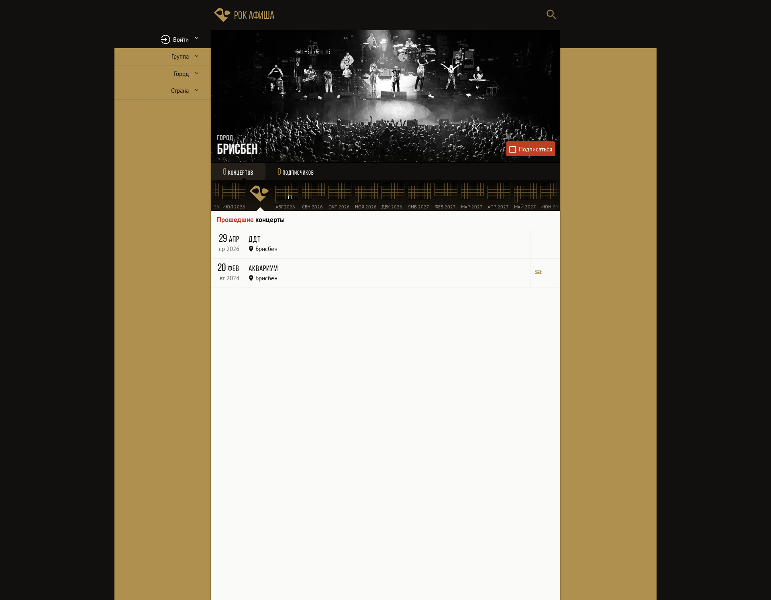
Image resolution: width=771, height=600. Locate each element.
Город (181, 74)
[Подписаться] (530, 148)
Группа (180, 56)
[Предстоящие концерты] (260, 195)
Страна (180, 90)
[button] (162, 39)
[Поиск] (551, 15)
